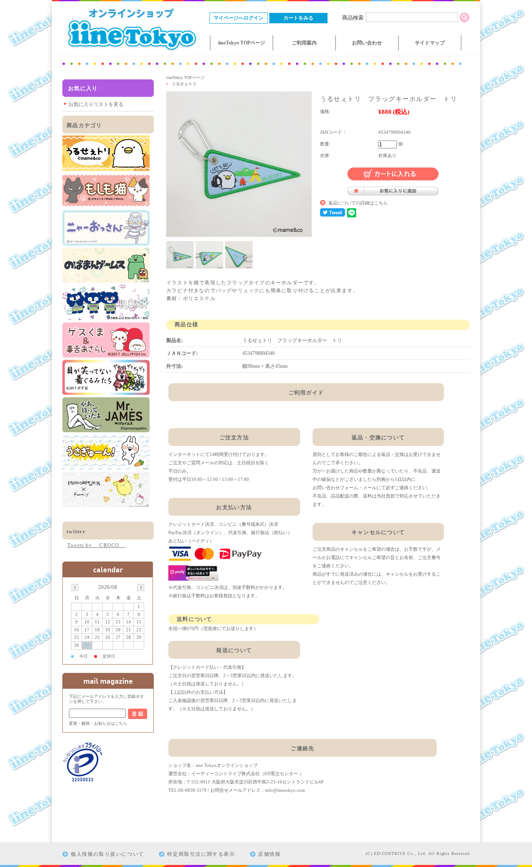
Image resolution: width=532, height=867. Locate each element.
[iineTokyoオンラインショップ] (131, 52)
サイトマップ (430, 43)
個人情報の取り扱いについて (107, 854)
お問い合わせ (367, 43)
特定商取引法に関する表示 (201, 854)
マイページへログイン (239, 18)
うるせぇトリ (184, 83)
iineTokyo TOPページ (241, 43)
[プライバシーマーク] (83, 780)
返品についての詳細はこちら (358, 202)
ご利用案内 (304, 43)
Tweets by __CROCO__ (96, 545)
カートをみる (298, 18)
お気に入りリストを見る (96, 104)
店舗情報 (269, 854)
